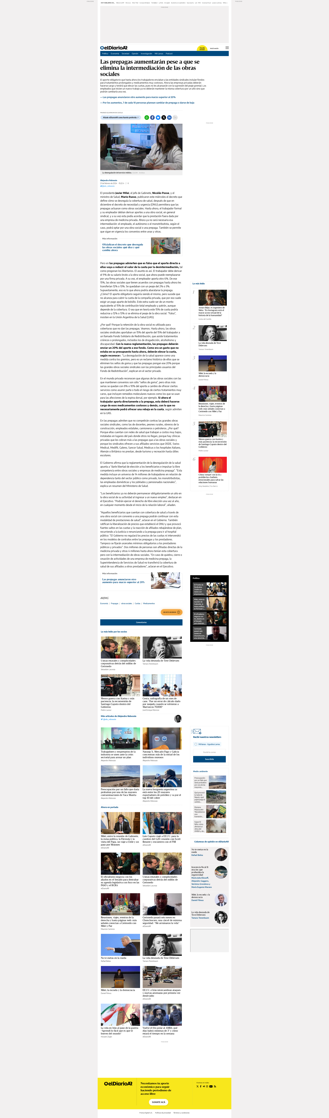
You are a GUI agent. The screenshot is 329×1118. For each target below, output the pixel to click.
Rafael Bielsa (106, 961)
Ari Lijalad (167, 3)
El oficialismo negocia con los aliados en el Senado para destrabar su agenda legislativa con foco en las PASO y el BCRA (120, 881)
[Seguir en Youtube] (211, 1086)
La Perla (161, 3)
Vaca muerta (190, 3)
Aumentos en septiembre (178, 3)
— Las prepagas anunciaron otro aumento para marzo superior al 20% (138, 97)
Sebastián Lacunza (108, 669)
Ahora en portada (109, 807)
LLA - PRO (198, 3)
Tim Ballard (154, 3)
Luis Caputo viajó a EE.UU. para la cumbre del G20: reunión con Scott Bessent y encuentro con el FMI (162, 839)
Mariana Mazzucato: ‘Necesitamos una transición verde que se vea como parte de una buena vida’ (199, 812)
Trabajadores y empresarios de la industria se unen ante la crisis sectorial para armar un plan (118, 754)
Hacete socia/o (202, 48)
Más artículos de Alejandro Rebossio (118, 716)
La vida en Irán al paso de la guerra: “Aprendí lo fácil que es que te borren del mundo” (120, 1030)
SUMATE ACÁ (158, 1102)
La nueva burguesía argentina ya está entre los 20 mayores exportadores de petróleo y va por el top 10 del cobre (162, 793)
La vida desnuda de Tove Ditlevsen (161, 660)
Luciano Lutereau (217, 3)
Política (105, 53)
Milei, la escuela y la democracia (118, 990)
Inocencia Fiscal (206, 3)
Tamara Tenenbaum (150, 664)
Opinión (135, 53)
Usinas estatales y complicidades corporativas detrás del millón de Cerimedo (118, 663)
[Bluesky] (158, 117)
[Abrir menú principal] (227, 48)
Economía (115, 53)
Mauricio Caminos (108, 929)
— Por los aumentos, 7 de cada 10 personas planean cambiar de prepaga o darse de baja (147, 102)
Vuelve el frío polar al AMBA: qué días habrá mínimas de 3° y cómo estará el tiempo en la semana (160, 1030)
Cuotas (137, 603)
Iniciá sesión (214, 48)
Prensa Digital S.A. (145, 1113)
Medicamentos (149, 603)
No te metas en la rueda (113, 957)
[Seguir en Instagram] (207, 1086)
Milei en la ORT (120, 3)
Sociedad (125, 53)
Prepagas (114, 603)
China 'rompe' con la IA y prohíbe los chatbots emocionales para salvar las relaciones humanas (211, 478)
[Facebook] (152, 117)
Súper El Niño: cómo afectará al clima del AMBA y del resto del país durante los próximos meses (199, 826)
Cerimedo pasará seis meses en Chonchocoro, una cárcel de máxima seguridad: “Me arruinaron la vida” (162, 920)
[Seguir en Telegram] (204, 1086)
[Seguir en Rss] (215, 1086)
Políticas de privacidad (163, 1113)
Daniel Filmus (106, 993)
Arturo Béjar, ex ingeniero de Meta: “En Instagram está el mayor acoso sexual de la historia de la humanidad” (212, 311)
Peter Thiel (135, 3)
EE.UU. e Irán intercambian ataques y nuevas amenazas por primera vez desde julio (162, 993)
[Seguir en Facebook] (200, 1086)
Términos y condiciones (181, 1113)
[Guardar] (175, 117)
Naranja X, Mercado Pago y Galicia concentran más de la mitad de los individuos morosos (161, 754)
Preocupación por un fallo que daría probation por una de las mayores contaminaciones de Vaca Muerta (120, 792)
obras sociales (126, 603)
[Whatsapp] (146, 117)
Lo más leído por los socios (114, 631)
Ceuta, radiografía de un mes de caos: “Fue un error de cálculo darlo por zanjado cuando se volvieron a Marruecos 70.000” (161, 702)
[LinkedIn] (169, 117)
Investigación (146, 53)
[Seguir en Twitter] (197, 1086)
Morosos (128, 3)
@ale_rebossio (108, 186)
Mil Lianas (159, 53)
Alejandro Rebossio (108, 180)
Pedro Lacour (106, 710)
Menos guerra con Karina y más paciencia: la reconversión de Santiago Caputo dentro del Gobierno (117, 702)
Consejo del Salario (144, 3)
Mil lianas (225, 3)
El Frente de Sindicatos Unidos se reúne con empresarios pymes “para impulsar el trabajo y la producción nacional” (199, 589)
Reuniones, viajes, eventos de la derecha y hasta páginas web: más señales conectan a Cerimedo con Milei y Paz (119, 921)
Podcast (169, 53)
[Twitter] (163, 117)
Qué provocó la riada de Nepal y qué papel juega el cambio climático (199, 797)
